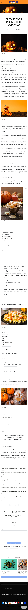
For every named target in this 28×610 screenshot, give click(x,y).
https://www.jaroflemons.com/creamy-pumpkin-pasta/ (12, 493)
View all (14, 576)
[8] (10, 301)
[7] (11, 177)
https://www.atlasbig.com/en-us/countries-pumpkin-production (14, 476)
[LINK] (5, 53)
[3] (6, 150)
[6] (5, 171)
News (15, 15)
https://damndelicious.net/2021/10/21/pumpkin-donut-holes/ (14, 491)
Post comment (14, 543)
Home (12, 15)
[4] (6, 151)
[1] (5, 75)
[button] (23, 2)
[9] (9, 378)
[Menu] (1, 2)
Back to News (15, 505)
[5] (22, 156)
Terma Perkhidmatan (14, 547)
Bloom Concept (12, 606)
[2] (20, 133)
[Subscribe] (26, 592)
